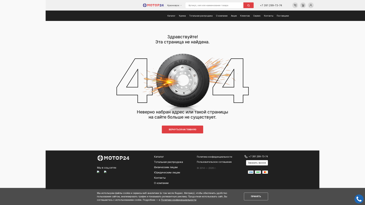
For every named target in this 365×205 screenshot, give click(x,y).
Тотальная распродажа (201, 16)
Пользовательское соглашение (214, 161)
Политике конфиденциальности (178, 199)
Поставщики (283, 16)
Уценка (182, 16)
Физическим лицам (166, 167)
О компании (222, 16)
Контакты (268, 16)
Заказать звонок (257, 162)
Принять (256, 196)
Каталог (171, 16)
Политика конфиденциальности (214, 156)
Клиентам (245, 16)
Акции (234, 16)
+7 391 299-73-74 (271, 5)
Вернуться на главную (182, 129)
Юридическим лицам (167, 172)
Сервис (257, 16)
